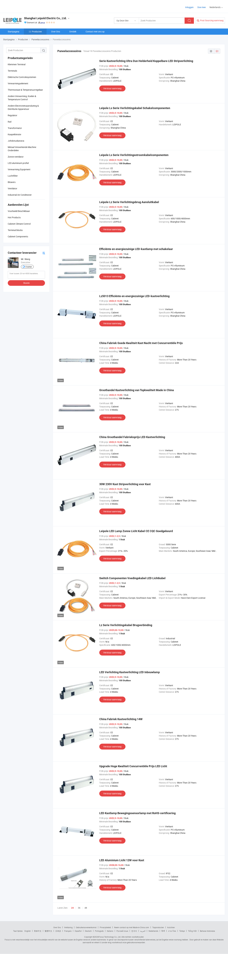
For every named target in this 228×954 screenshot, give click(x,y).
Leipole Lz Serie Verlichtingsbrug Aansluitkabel (129, 202)
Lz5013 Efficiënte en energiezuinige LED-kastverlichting (134, 296)
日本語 (58, 931)
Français (68, 931)
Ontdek (72, 31)
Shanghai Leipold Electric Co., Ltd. (45, 18)
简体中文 (37, 931)
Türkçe (182, 931)
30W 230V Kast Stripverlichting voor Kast (125, 484)
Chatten (28, 266)
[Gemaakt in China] (23, 6)
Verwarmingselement (18, 83)
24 (72, 908)
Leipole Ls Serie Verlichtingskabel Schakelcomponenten (134, 108)
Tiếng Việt (192, 931)
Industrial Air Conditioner (20, 194)
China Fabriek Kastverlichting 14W (121, 719)
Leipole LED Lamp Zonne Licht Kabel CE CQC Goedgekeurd (136, 531)
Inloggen (189, 7)
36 (79, 907)
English (28, 931)
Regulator (12, 115)
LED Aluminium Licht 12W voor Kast (121, 860)
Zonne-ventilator (16, 156)
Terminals (12, 70)
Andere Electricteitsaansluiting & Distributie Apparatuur (23, 107)
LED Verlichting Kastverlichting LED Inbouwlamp (129, 672)
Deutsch (88, 931)
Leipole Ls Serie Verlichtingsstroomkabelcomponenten (133, 155)
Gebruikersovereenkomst (86, 927)
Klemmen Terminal (16, 64)
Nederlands (153, 931)
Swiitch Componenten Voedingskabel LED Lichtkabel (132, 578)
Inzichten (171, 927)
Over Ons (55, 31)
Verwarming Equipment (19, 169)
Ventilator (12, 188)
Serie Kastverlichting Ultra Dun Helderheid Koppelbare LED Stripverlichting (146, 61)
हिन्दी (163, 931)
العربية (142, 931)
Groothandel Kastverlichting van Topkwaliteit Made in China (136, 390)
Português (99, 931)
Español (78, 931)
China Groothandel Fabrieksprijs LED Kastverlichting (132, 437)
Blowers (12, 182)
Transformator (15, 128)
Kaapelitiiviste (14, 134)
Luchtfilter (13, 175)
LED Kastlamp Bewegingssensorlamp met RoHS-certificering (137, 813)
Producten (37, 31)
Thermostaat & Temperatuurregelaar (25, 89)
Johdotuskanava (16, 140)
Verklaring (68, 927)
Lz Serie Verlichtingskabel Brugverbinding (125, 625)
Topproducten (158, 927)
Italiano (110, 931)
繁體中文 (48, 931)
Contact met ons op (95, 31)
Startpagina (13, 31)
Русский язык (122, 931)
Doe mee (201, 7)
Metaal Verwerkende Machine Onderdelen (22, 149)
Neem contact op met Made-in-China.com (131, 927)
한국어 (134, 931)
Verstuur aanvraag (112, 88)
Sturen (26, 282)
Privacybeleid (105, 927)
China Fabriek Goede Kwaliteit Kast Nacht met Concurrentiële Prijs (141, 343)
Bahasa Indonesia (207, 931)
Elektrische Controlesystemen (22, 77)
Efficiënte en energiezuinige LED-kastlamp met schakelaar (136, 249)
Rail (9, 121)
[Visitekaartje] (43, 253)
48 (86, 907)
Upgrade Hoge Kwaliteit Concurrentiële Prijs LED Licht (133, 766)
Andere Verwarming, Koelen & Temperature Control (22, 98)
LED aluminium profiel (18, 163)
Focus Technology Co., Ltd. (110, 937)
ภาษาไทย (172, 931)
